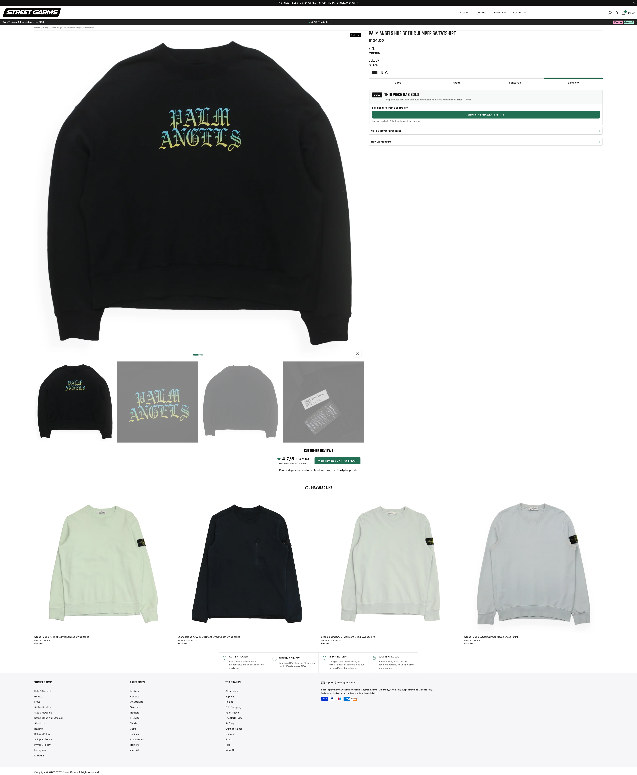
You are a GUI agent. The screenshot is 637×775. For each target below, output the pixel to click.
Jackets (134, 691)
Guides (38, 696)
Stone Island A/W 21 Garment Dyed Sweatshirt (61, 636)
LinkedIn (39, 755)
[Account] (617, 13)
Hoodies (134, 696)
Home (37, 28)
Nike (227, 744)
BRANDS (499, 12)
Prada (228, 739)
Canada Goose (233, 728)
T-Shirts (134, 717)
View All (134, 750)
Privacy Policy (42, 744)
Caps (133, 728)
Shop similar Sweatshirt (486, 114)
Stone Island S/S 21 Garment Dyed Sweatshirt (348, 636)
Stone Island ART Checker (48, 717)
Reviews (38, 728)
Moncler (230, 734)
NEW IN (464, 12)
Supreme (230, 696)
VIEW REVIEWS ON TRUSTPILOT (337, 460)
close (3, 3)
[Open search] (610, 13)
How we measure (381, 141)
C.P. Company (233, 707)
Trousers (134, 712)
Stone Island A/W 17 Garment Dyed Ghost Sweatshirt (209, 636)
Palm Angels (232, 712)
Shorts (133, 723)
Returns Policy (42, 734)
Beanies (134, 734)
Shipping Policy (43, 739)
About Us (39, 723)
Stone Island (232, 691)
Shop (45, 28)
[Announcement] (318, 3)
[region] (318, 3)
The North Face (234, 717)
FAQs (37, 701)
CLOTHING (480, 12)
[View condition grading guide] (386, 72)
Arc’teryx (230, 723)
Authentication (42, 707)
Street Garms (70, 772)
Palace (229, 701)
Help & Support (42, 691)
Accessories (137, 739)
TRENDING (517, 12)
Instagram (40, 750)
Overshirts (136, 707)
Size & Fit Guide (43, 712)
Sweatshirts (136, 701)
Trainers (134, 744)
